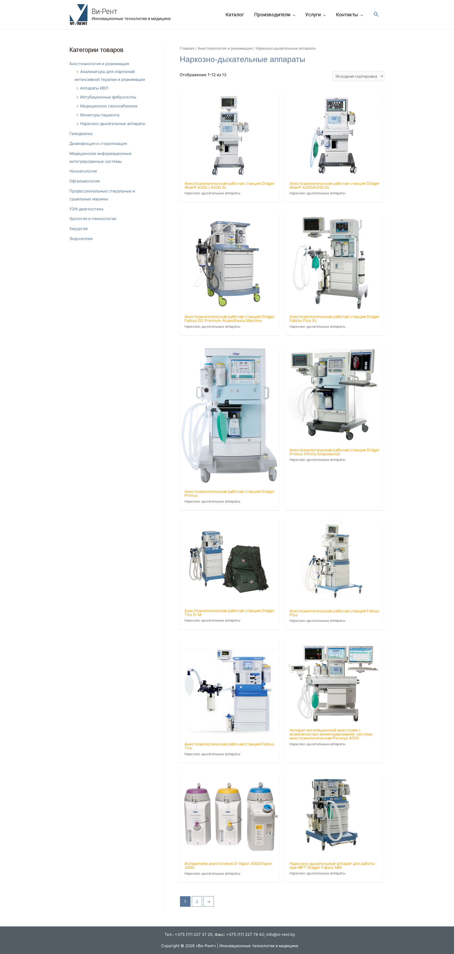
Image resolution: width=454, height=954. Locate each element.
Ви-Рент (104, 11)
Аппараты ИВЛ (94, 88)
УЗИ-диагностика (86, 208)
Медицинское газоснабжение (109, 105)
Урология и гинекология (92, 218)
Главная (187, 48)
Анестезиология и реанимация (99, 63)
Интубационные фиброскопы (108, 97)
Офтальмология (84, 181)
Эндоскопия (80, 238)
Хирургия (78, 228)
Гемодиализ (80, 133)
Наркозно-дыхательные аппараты (112, 123)
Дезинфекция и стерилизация (98, 143)
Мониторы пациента (99, 114)
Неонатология (83, 171)
